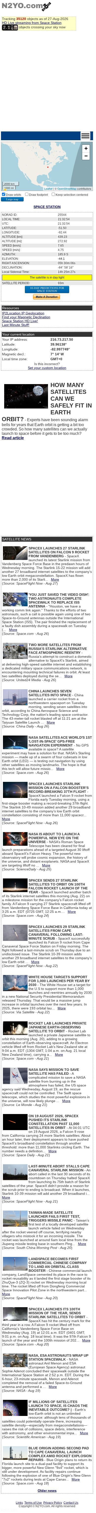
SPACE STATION (47, 207)
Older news (47, 1491)
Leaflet (48, 188)
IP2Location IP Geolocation (23, 313)
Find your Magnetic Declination (26, 317)
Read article (13, 438)
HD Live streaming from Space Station (32, 23)
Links (19, 1502)
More (55, 579)
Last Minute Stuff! (15, 325)
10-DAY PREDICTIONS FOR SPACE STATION (47, 289)
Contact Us (71, 1502)
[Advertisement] (48, 81)
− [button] (86, 156)
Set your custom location (47, 368)
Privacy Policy (52, 1502)
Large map (12, 199)
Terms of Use (33, 1502)
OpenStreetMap (66, 188)
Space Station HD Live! (20, 321)
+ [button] (86, 148)
